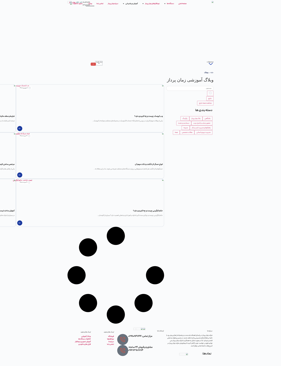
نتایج (210, 98)
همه (176, 132)
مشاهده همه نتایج (205, 103)
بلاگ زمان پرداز (196, 118)
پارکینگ (184, 118)
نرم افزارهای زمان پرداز (152, 3)
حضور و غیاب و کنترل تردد (202, 123)
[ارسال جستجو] (210, 93)
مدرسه (186, 127)
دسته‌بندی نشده (183, 123)
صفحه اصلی (182, 3)
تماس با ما (99, 3)
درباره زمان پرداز (113, 3)
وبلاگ (90, 3)
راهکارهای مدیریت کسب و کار (201, 127)
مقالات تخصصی (187, 132)
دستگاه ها (170, 3)
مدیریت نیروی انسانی (203, 132)
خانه (211, 72)
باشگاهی (207, 118)
